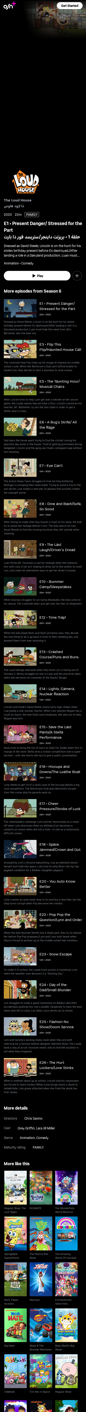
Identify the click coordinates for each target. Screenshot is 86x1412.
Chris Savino (33, 1118)
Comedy (42, 1137)
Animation (27, 1137)
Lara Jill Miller (45, 1128)
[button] (70, 5)
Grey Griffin (26, 1128)
